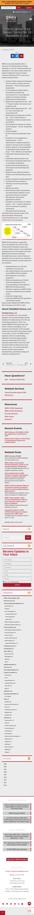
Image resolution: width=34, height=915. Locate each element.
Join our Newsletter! (12, 582)
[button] (31, 19)
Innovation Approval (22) (11, 614)
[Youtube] (3, 904)
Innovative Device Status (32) (11, 704)
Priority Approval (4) (10, 616)
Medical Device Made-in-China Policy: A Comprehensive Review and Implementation (17, 440)
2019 (5, 774)
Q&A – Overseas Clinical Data (15, 379)
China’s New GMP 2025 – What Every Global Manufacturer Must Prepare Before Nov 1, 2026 (16, 836)
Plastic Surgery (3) (9, 747)
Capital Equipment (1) (10, 680)
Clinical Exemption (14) (10, 632)
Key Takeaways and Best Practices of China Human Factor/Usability (16, 844)
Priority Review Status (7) (11, 709)
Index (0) (6, 699)
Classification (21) (9, 606)
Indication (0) (7, 717)
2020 (5, 772)
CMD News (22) (8, 691)
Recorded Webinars (11, 414)
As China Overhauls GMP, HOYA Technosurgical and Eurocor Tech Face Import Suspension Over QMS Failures (17, 819)
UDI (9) (6, 662)
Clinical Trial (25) (9, 635)
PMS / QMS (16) (8, 651)
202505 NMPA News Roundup (17, 849)
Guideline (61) (8, 701)
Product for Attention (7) (10, 672)
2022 (5, 766)
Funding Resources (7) (10, 646)
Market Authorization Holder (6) (12, 622)
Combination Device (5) (10, 683)
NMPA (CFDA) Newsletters (14, 411)
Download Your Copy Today (17, 3)
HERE (18, 305)
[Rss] (18, 904)
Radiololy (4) (7, 749)
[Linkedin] (15, 904)
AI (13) (6, 677)
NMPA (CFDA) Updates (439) (12, 598)
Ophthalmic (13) (8, 739)
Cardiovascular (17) (9, 720)
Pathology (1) (8, 744)
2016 (5, 782)
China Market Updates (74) (11, 670)
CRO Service (9, 395)
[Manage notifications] (29, 910)
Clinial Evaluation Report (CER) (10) (13, 630)
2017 (5, 780)
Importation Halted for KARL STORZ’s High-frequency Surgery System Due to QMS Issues (16, 512)
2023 (5, 764)
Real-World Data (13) (9, 640)
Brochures (8, 419)
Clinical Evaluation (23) (10, 627)
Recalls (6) (7, 659)
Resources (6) (8, 667)
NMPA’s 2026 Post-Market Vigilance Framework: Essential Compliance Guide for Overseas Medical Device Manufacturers (17, 488)
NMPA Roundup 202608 (13, 456)
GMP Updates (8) (9, 656)
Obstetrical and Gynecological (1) (12, 736)
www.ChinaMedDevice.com (11, 315)
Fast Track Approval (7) (10, 611)
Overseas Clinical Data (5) (11, 638)
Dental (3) (7, 723)
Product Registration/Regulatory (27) (14, 603)
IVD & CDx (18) (8, 685)
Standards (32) (8, 715)
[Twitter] (11, 904)
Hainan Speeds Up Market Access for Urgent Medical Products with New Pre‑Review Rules (16, 806)
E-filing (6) (7, 608)
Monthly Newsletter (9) (10, 664)
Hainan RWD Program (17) (11, 643)
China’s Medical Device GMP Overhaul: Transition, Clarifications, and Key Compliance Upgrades (16, 475)
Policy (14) (7, 707)
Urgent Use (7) (8, 619)
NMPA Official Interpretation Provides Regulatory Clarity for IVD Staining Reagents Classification (16, 464)
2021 (5, 769)
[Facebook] (7, 904)
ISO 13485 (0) (8, 696)
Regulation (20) (8, 712)
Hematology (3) (8, 731)
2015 (5, 785)
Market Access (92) (9, 601)
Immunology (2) (8, 733)
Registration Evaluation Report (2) (12, 624)
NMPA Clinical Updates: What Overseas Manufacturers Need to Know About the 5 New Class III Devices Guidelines (16, 500)
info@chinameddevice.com (19, 871)
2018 (5, 777)
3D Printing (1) (8, 675)
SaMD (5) (7, 688)
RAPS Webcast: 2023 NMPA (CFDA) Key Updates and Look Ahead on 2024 (17, 434)
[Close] (2, 913)
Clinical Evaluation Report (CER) (15, 392)
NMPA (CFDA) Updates (16, 522)
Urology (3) (7, 752)
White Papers (9, 416)
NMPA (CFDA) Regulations (14, 408)
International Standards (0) (11, 694)
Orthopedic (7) (8, 741)
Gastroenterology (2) (9, 728)
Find (18, 7)
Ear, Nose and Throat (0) (10, 725)
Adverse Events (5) (9, 654)
